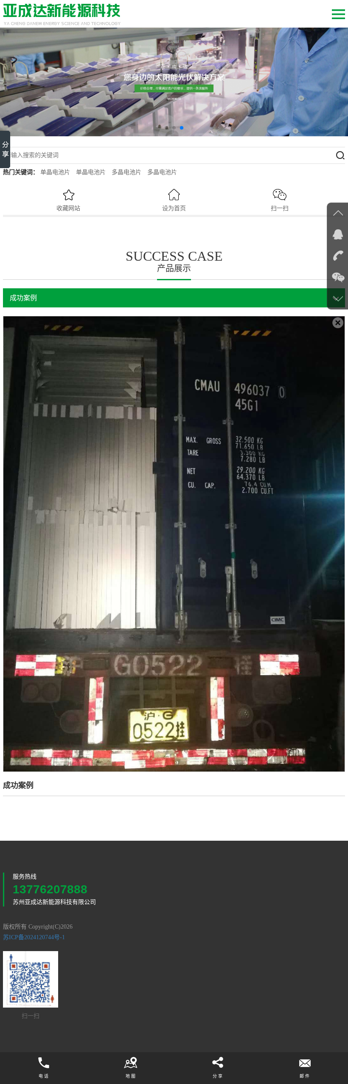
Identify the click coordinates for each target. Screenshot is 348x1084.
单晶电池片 (55, 172)
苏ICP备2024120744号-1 (34, 937)
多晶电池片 (126, 172)
